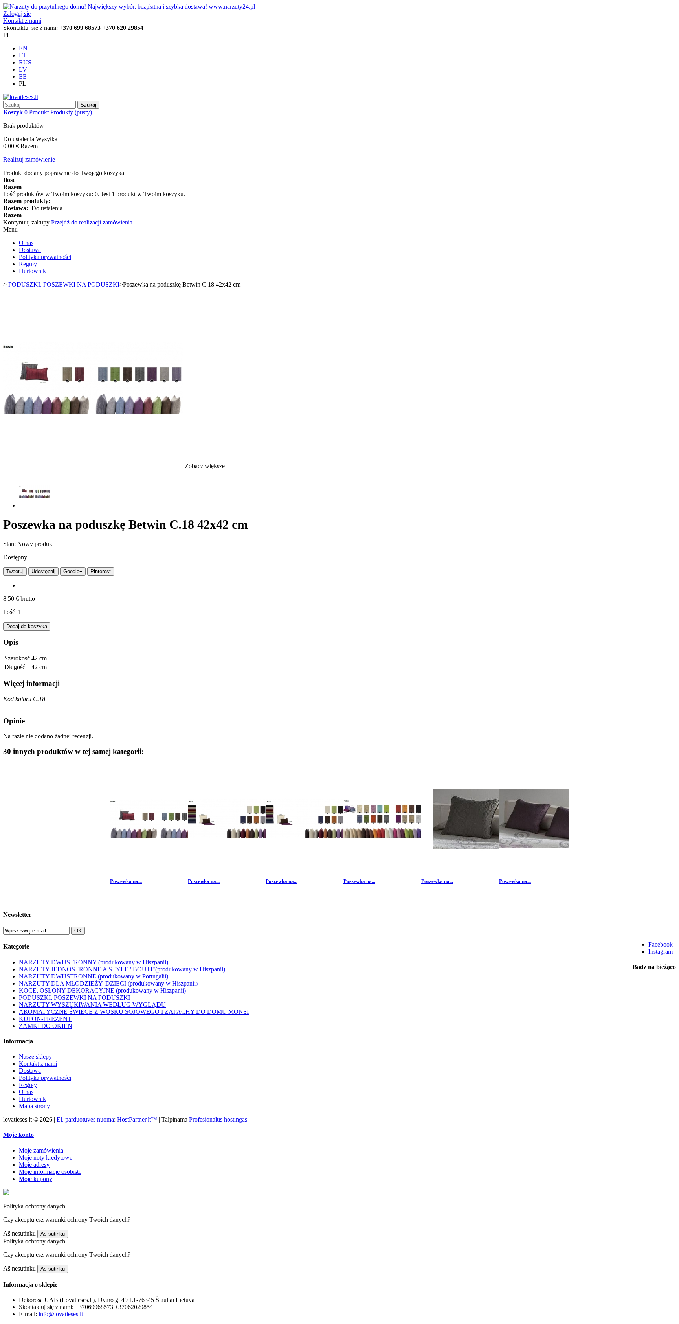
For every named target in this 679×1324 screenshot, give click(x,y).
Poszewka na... (126, 881)
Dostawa (30, 249)
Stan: (10, 544)
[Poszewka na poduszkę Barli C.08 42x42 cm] (237, 865)
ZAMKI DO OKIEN (45, 1025)
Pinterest (100, 571)
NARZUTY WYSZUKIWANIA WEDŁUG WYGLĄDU (92, 1004)
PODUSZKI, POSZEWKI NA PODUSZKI (74, 997)
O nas (26, 242)
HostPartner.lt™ (137, 1119)
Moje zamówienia (41, 1150)
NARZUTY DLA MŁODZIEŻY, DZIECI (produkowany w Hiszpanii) (108, 983)
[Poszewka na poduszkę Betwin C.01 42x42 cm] (159, 865)
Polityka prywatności (45, 257)
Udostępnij (43, 571)
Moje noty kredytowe (45, 1157)
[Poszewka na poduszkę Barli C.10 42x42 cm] (315, 865)
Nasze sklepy (35, 1056)
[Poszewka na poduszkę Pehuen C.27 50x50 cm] (392, 865)
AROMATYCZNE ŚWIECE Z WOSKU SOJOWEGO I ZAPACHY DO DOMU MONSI (134, 1011)
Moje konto (18, 1134)
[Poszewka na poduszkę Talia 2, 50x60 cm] (548, 865)
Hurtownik (32, 271)
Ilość (9, 612)
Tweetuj (15, 571)
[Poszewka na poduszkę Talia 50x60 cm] (470, 865)
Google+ (73, 571)
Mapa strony (34, 1106)
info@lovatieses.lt (61, 1314)
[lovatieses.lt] (20, 97)
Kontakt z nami (22, 20)
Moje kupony (35, 1178)
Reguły (28, 264)
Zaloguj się (17, 13)
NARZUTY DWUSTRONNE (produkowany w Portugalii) (93, 976)
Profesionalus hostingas (218, 1119)
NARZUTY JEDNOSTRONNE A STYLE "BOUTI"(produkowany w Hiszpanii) (122, 969)
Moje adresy (34, 1164)
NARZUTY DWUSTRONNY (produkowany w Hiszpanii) (93, 962)
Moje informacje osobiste (50, 1171)
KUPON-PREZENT (45, 1018)
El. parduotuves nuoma (85, 1119)
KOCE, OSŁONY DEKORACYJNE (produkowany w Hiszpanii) (102, 990)
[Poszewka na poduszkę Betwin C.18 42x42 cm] (34, 505)
